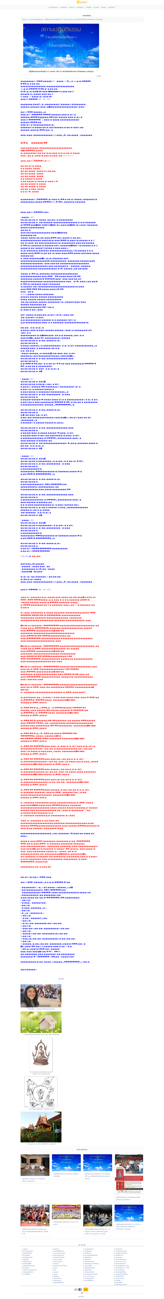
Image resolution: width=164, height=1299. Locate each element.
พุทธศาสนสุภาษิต (120, 1264)
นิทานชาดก (118, 1257)
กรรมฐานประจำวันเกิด (91, 1274)
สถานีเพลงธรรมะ (90, 1261)
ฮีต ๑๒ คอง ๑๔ (89, 1276)
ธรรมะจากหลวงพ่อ (59, 1253)
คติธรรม (71, 7)
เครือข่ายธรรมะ (27, 1261)
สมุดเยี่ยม (26, 1259)
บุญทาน (56, 1272)
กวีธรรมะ (56, 1264)
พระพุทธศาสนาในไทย (121, 1274)
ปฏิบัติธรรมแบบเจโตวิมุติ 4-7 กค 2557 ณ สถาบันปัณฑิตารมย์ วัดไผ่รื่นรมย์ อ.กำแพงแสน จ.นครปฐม (128, 1226)
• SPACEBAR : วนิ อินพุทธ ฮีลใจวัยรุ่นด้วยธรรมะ (41, 1009)
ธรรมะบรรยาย (58, 1259)
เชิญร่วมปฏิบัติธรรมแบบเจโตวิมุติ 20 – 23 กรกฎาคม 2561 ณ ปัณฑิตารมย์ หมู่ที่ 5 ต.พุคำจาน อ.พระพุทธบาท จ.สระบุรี (97, 1231)
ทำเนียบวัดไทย (119, 1276)
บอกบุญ (103, 7)
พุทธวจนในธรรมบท (121, 1259)
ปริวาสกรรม (57, 1278)
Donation (26, 1268)
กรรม (55, 1268)
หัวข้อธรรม (88, 1253)
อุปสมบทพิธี (118, 1282)
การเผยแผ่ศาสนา (28, 1272)
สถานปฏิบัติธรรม (59, 1251)
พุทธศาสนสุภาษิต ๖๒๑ (122, 1266)
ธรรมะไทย (81, 1296)
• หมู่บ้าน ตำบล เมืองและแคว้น (41, 1074)
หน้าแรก (24, 19)
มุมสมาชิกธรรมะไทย (29, 1266)
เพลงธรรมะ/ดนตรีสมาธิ (92, 1264)
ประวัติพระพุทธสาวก (121, 1253)
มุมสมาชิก (111, 7)
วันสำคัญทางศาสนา (121, 1284)
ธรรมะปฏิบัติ (88, 1266)
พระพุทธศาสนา (53, 7)
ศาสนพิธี (88, 7)
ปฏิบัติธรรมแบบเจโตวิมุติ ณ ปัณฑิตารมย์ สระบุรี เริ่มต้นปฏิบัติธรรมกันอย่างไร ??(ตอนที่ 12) (35, 1231)
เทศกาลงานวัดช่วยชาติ (30, 1270)
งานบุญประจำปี (89, 1278)
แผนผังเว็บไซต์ (27, 1253)
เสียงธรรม (88, 1259)
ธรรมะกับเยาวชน (59, 1255)
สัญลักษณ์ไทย (27, 1264)
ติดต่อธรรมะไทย (27, 1257)
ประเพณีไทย (26, 1274)
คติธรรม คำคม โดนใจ (60, 1266)
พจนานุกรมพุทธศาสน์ (91, 1255)
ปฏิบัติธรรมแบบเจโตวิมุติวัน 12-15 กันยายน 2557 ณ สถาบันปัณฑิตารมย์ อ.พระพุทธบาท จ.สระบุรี (97, 1176)
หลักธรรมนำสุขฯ (89, 1272)
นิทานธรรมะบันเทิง (59, 1257)
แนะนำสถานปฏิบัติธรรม (36, 19)
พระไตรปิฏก (88, 1251)
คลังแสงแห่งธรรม (90, 1268)
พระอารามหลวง (120, 1278)
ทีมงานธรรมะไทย (28, 1251)
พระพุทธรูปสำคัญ (120, 1272)
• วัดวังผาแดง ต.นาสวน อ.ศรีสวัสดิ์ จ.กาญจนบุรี (41, 1144)
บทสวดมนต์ (88, 1270)
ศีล (55, 1270)
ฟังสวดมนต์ (57, 1280)
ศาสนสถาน (80, 7)
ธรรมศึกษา (63, 7)
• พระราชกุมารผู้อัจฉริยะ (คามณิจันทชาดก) (41, 1109)
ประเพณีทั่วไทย (89, 1280)
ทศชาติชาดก (119, 1255)
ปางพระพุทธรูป (119, 1270)
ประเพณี (95, 7)
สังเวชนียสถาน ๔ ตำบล (122, 1268)
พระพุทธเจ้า (118, 1249)
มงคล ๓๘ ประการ (120, 1261)
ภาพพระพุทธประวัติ (121, 1251)
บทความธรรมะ (58, 1261)
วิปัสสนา (56, 1276)
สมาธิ (55, 1274)
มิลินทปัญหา (88, 1257)
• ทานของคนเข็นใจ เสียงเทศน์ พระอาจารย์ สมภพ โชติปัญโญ (41, 1034)
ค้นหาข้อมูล (26, 1255)
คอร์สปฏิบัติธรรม (59, 1282)
